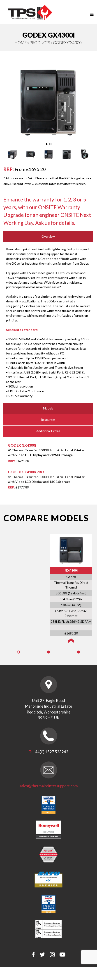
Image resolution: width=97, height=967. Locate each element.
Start (47, 144)
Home (21, 42)
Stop (50, 144)
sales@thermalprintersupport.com (48, 785)
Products (40, 42)
